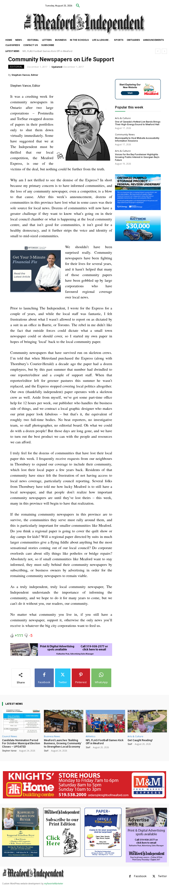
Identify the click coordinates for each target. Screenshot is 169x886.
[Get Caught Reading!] (147, 721)
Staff (46, 750)
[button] (78, 6)
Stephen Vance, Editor (25, 74)
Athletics (90, 736)
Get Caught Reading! (33, 51)
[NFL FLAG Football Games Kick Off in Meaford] (105, 721)
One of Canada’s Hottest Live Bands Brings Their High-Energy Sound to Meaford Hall (137, 123)
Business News (52, 736)
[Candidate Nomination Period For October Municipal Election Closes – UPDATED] (21, 721)
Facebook (140, 876)
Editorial (16, 66)
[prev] (157, 51)
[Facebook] (130, 876)
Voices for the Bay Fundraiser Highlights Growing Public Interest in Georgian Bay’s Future (137, 157)
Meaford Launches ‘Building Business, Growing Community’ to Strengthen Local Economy (62, 743)
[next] (164, 51)
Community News (125, 134)
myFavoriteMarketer (53, 883)
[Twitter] (153, 876)
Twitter (162, 876)
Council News (9, 736)
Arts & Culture (123, 118)
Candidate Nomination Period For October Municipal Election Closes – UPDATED (21, 743)
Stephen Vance (9, 750)
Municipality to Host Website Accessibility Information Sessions (137, 139)
